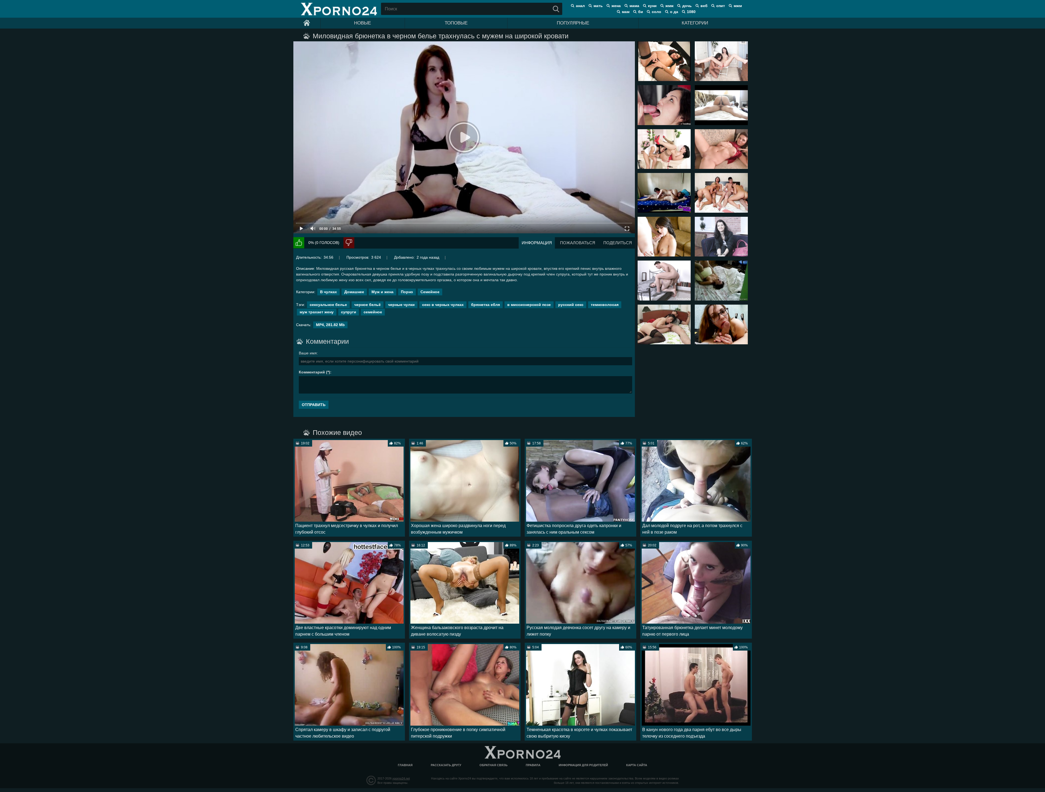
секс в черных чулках (443, 304)
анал (580, 6)
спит (720, 6)
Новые (362, 23)
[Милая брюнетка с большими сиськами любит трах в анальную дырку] (664, 280)
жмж (669, 6)
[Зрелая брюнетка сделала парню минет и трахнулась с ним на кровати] (664, 324)
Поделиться (617, 242)
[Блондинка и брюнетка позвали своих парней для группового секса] (721, 193)
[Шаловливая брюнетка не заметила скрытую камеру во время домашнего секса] (721, 105)
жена (616, 6)
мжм (738, 6)
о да (674, 12)
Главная (405, 765)
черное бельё (367, 304)
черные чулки (401, 304)
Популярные (573, 23)
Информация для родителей (583, 765)
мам (625, 12)
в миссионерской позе (529, 304)
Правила (533, 765)
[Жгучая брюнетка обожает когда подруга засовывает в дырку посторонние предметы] (721, 61)
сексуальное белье (328, 304)
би (640, 12)
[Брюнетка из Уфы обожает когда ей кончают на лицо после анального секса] (664, 105)
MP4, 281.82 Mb (330, 325)
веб (704, 6)
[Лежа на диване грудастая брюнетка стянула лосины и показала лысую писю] (721, 149)
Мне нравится (298, 242)
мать (598, 6)
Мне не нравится (348, 242)
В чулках (328, 292)
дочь (687, 6)
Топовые (456, 23)
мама (634, 6)
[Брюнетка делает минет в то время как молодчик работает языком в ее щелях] (664, 193)
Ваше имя (308, 353)
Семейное (429, 292)
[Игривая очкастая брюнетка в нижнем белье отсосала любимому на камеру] (721, 324)
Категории (695, 23)
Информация (537, 242)
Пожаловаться (577, 242)
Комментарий (312, 372)
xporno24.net (401, 778)
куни (652, 6)
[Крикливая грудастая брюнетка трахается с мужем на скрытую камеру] (721, 280)
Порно (407, 292)
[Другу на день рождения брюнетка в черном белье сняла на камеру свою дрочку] (664, 61)
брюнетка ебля (485, 304)
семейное (373, 312)
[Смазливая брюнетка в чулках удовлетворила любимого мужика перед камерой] (664, 236)
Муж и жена (382, 292)
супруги (348, 312)
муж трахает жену (317, 312)
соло (656, 12)
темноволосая (605, 304)
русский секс (570, 304)
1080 (691, 12)
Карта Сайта (636, 765)
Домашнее (354, 292)
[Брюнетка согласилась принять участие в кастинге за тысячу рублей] (721, 236)
